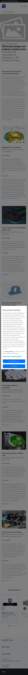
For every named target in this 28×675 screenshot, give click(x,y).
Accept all (14, 366)
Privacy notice (9, 351)
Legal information (16, 356)
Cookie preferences (14, 361)
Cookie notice (7, 356)
